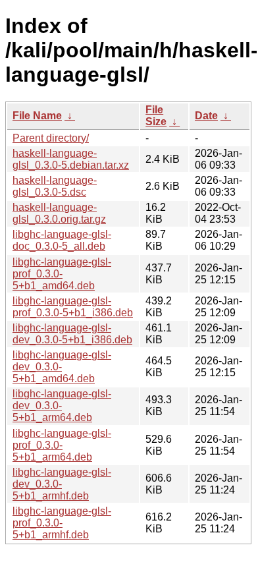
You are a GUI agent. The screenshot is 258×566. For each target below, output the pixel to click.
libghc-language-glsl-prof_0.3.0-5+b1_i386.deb (73, 306)
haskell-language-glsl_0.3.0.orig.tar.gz (59, 213)
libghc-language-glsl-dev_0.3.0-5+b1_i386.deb (72, 333)
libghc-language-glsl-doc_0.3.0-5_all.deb (62, 240)
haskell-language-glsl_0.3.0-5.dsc (55, 186)
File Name (37, 115)
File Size (156, 115)
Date (206, 115)
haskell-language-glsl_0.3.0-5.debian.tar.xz (71, 159)
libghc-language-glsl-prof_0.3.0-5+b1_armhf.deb (62, 522)
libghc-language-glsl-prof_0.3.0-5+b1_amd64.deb (62, 273)
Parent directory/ (51, 138)
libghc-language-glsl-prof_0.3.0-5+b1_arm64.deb (62, 445)
